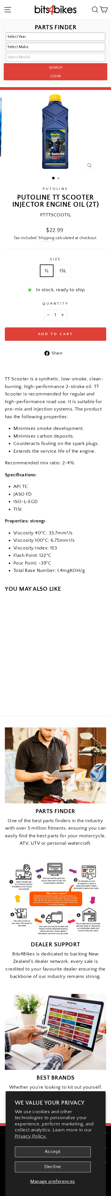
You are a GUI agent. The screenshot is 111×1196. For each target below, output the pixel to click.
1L (47, 270)
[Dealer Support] (55, 899)
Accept (52, 1151)
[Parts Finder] (55, 765)
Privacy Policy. (31, 1136)
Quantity (55, 303)
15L (62, 270)
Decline (52, 1166)
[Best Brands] (55, 1032)
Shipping (46, 238)
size (55, 259)
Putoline (56, 189)
